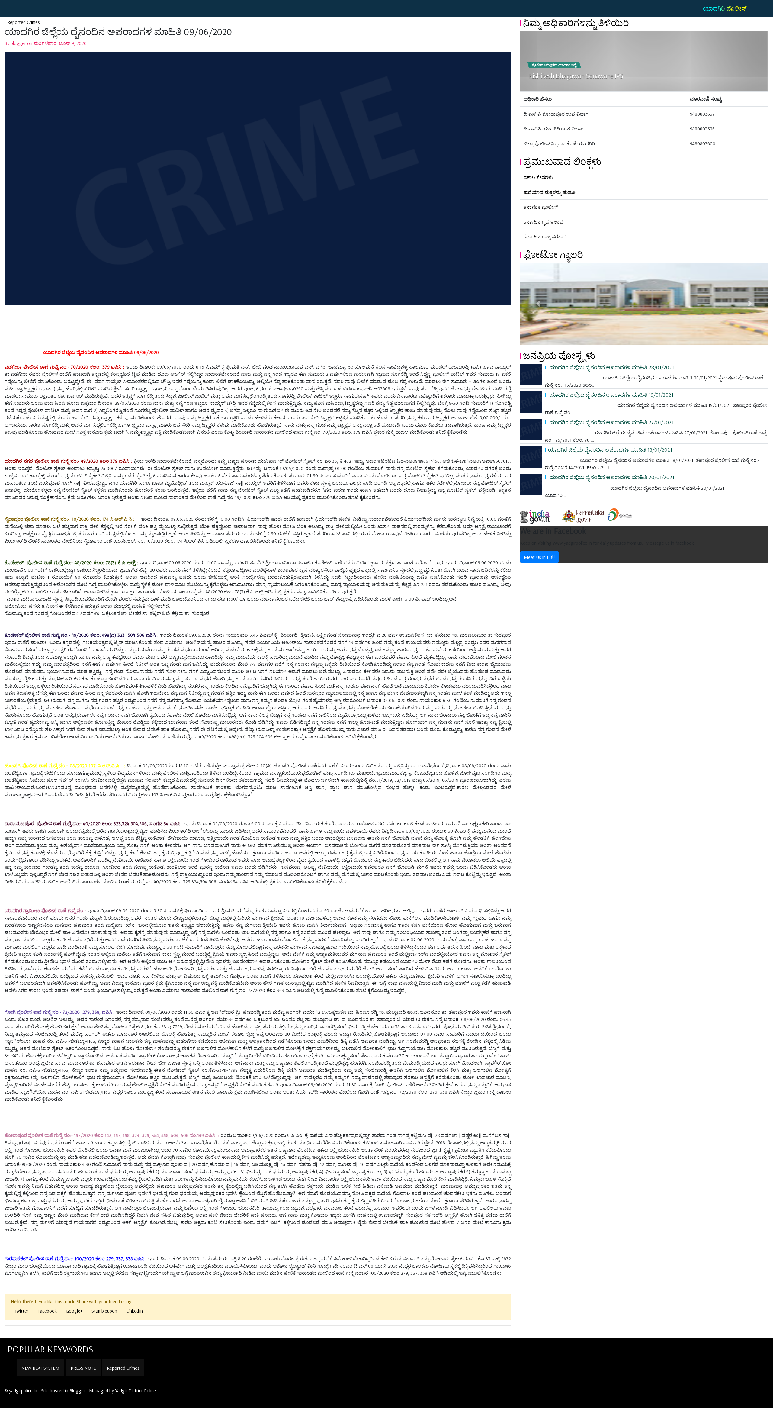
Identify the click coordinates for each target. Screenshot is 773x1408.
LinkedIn (134, 1311)
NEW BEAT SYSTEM (40, 1368)
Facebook (47, 1311)
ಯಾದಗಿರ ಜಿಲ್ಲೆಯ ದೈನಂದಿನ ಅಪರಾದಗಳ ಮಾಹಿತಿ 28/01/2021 (611, 367)
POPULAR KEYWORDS (50, 1349)
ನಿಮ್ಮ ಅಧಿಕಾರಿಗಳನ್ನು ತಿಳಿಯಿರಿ (576, 23)
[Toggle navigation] (13, 8)
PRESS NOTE (83, 1368)
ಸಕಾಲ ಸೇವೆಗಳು (538, 177)
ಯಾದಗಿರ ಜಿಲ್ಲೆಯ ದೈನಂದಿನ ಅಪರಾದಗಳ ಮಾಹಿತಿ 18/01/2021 (610, 449)
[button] (538, 304)
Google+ (74, 1311)
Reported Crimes (23, 22)
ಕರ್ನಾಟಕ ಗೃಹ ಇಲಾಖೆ (543, 222)
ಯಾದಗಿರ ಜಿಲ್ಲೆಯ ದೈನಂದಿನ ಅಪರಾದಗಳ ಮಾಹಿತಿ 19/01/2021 (610, 394)
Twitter (21, 1311)
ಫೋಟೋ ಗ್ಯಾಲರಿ (553, 254)
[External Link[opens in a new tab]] (540, 514)
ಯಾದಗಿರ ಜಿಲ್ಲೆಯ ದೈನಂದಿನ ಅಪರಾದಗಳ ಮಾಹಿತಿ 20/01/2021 (611, 477)
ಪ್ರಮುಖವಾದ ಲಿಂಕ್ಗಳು (562, 161)
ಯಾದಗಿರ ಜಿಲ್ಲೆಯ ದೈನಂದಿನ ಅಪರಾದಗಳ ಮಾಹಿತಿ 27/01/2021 (611, 422)
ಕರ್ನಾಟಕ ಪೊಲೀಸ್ (541, 207)
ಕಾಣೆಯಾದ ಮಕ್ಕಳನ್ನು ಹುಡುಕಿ (550, 192)
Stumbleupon (104, 1311)
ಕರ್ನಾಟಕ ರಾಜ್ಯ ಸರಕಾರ (545, 237)
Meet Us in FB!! (539, 557)
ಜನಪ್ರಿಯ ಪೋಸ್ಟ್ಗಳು (559, 355)
